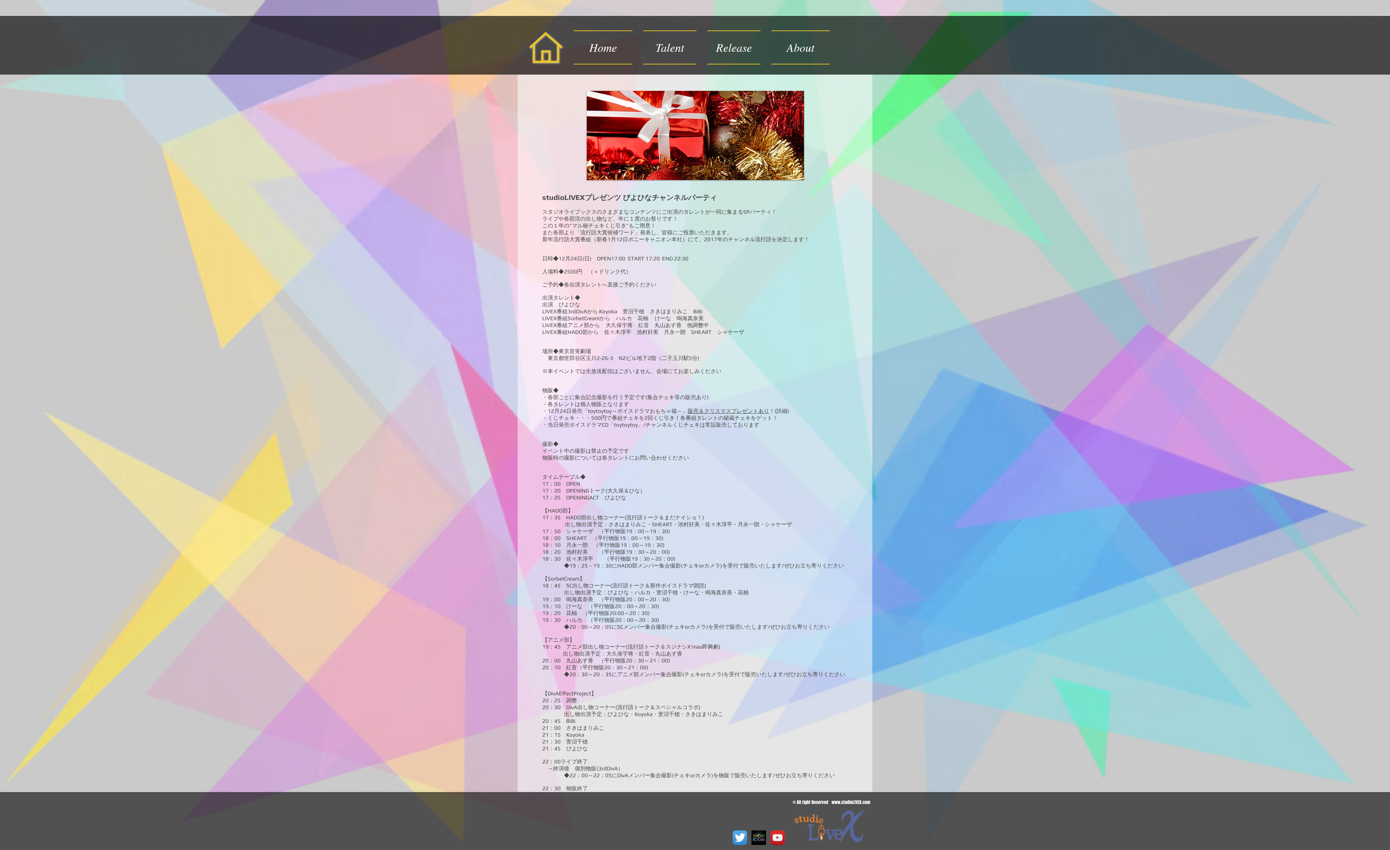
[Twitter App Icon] (740, 837)
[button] (734, 47)
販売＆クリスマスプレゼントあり (728, 411)
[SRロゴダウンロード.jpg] (758, 837)
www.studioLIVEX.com (850, 802)
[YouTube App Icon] (777, 837)
